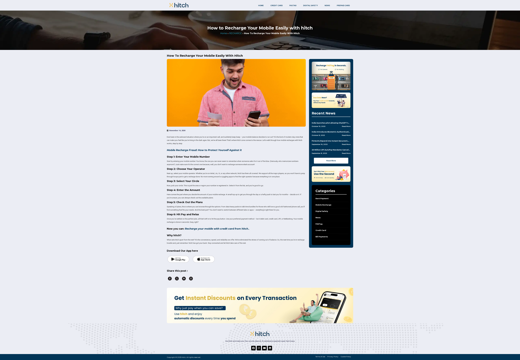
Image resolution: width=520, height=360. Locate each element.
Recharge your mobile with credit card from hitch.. (217, 228)
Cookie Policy (346, 357)
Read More (346, 126)
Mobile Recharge (323, 205)
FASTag (292, 5)
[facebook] (253, 348)
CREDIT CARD (276, 5)
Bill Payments (322, 237)
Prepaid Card (343, 5)
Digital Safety (322, 211)
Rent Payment (322, 199)
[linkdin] (270, 348)
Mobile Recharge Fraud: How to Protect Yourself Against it (204, 150)
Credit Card (321, 230)
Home (261, 5)
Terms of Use (320, 357)
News (327, 5)
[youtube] (264, 348)
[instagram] (259, 348)
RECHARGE (235, 33)
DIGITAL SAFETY (310, 5)
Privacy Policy (332, 357)
